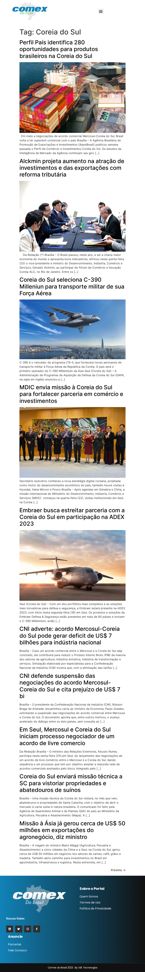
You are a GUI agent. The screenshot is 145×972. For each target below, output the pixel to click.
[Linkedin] (9, 929)
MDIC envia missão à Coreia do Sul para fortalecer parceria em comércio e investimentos (71, 394)
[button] (101, 11)
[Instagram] (27, 929)
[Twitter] (18, 929)
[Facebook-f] (36, 929)
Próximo (118, 870)
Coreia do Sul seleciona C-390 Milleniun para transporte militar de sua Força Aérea (71, 286)
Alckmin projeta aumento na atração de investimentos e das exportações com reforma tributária (71, 168)
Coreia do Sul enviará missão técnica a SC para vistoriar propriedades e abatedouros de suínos (70, 783)
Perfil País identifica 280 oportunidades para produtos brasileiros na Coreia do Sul (58, 49)
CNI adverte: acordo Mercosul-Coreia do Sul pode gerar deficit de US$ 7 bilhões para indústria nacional (69, 635)
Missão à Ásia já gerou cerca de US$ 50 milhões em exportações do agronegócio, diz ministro (72, 830)
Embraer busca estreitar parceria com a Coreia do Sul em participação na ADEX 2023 (72, 517)
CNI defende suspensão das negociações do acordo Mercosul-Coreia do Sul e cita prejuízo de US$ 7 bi (69, 686)
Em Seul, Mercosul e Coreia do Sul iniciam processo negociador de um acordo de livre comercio (66, 736)
